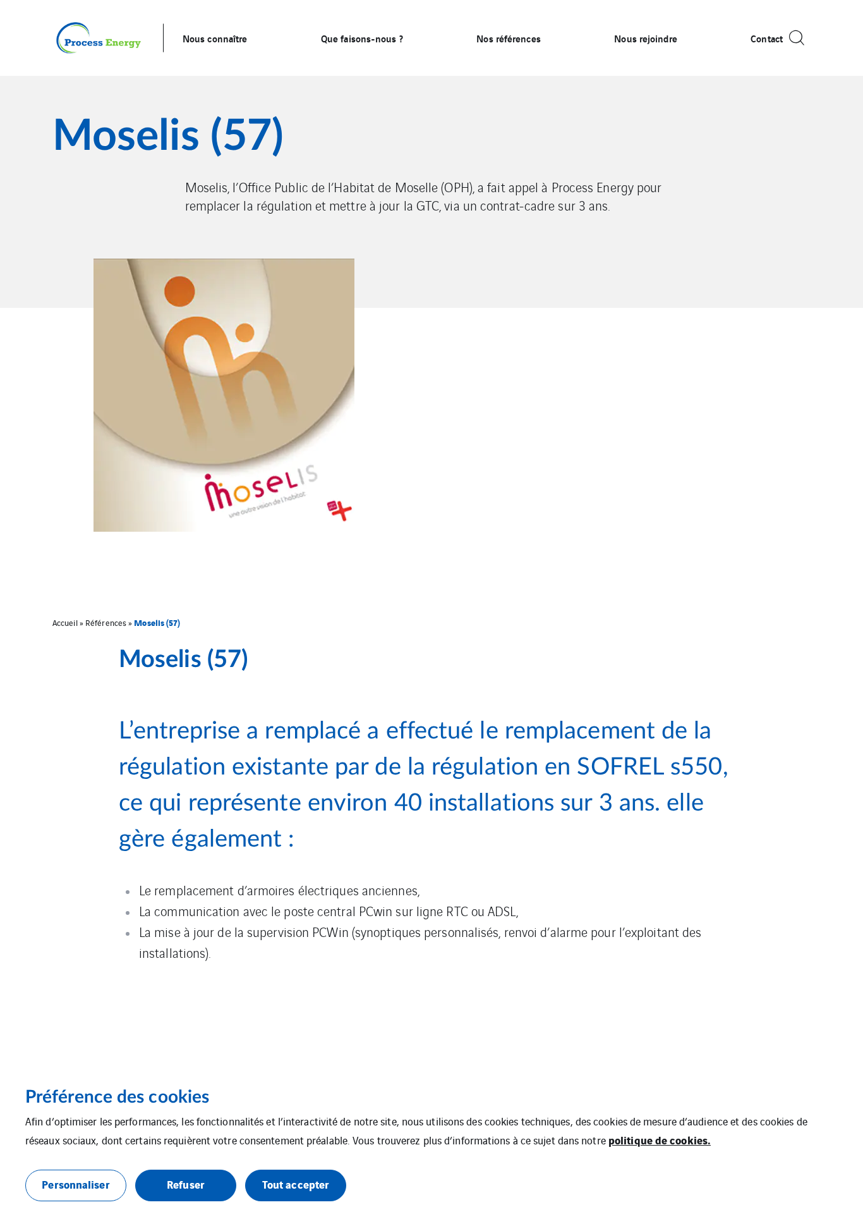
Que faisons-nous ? (362, 38)
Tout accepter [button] (295, 1184)
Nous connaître (215, 38)
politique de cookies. (659, 1140)
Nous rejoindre (645, 38)
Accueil (65, 622)
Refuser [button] (186, 1184)
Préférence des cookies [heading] (117, 1097)
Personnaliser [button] (75, 1184)
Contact (767, 38)
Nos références (508, 38)
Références (105, 622)
